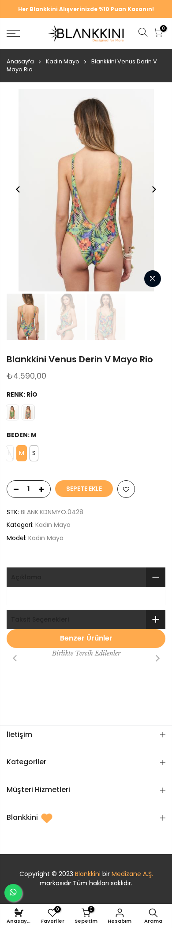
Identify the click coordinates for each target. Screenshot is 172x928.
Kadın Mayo (62, 61)
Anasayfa (20, 61)
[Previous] (18, 189)
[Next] (154, 189)
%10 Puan (112, 9)
